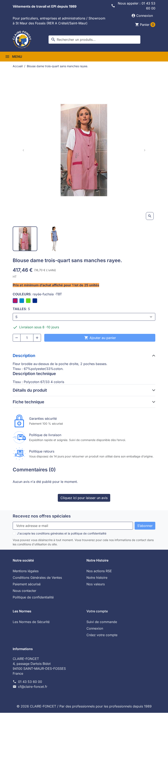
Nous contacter (24, 591)
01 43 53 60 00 (30, 682)
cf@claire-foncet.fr (32, 687)
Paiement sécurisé (27, 584)
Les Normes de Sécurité (31, 622)
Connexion (94, 628)
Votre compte (97, 611)
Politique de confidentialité (33, 597)
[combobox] (94, 39)
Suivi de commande (101, 622)
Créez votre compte (101, 635)
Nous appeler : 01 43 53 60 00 (136, 5)
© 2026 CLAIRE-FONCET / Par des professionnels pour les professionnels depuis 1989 (84, 706)
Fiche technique (28, 401)
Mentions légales (26, 571)
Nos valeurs (95, 584)
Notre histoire (96, 577)
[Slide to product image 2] (54, 238)
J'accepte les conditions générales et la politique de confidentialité (61, 533)
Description (24, 355)
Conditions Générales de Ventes (37, 577)
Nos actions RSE (99, 571)
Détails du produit (30, 390)
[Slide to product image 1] (25, 238)
